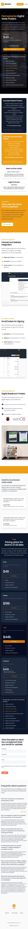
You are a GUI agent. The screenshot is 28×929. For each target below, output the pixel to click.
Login (26, 4)
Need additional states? (14, 46)
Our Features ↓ (7, 224)
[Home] (6, 4)
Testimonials (14, 913)
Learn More (14, 185)
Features (7, 913)
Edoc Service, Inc (17, 922)
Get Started (14, 576)
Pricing (21, 913)
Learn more (24, 811)
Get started (14, 49)
